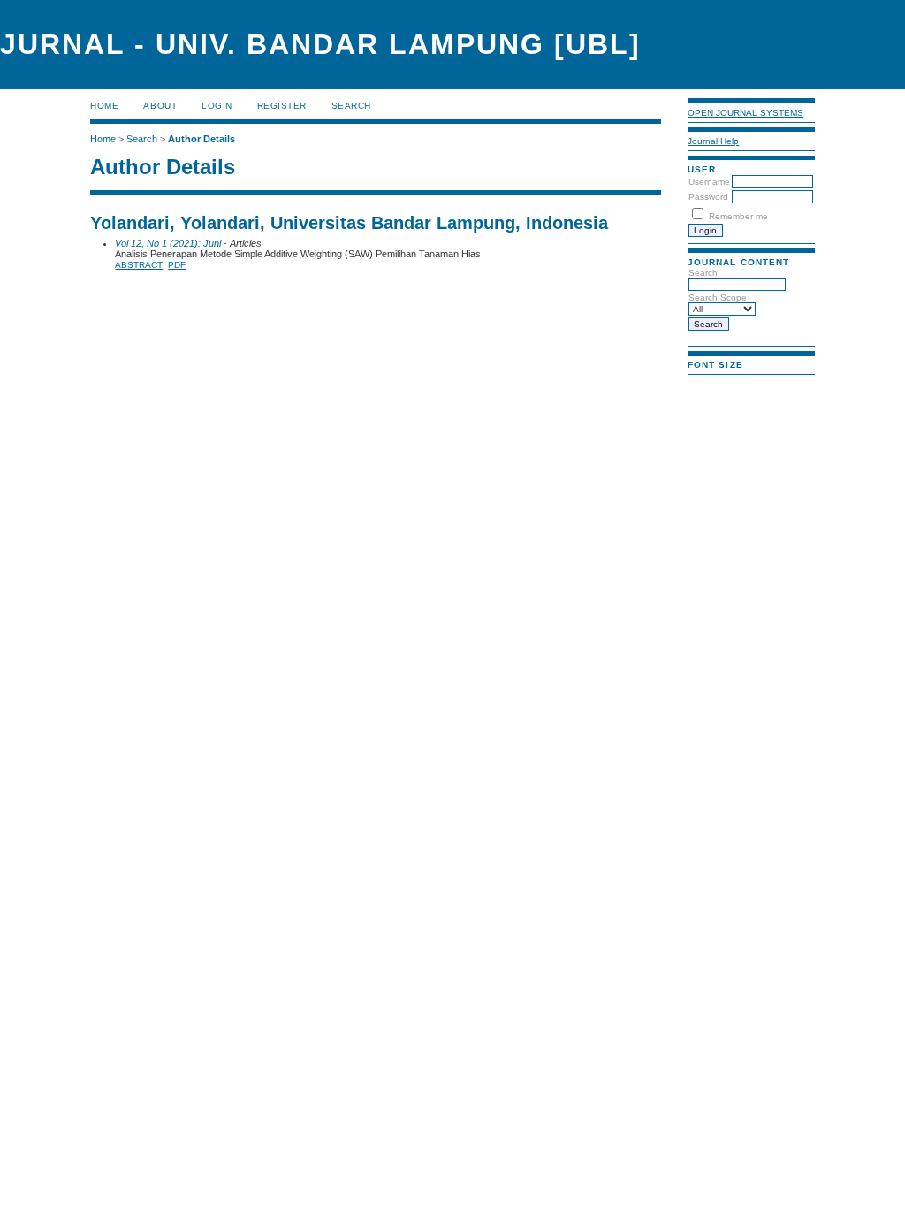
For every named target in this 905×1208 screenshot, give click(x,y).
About (160, 106)
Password (708, 197)
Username (709, 182)
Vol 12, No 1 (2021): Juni (168, 243)
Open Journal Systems (745, 113)
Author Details (201, 139)
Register (282, 106)
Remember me (738, 216)
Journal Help (713, 141)
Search (351, 106)
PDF (177, 265)
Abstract (139, 265)
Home (104, 106)
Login (217, 106)
